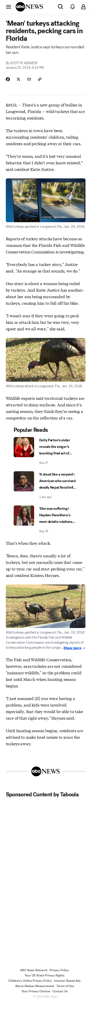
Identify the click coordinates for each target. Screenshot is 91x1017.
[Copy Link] (39, 79)
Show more (72, 648)
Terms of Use (65, 986)
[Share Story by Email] (29, 79)
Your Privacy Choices (35, 991)
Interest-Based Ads (67, 981)
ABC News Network (34, 970)
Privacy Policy (59, 970)
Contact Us (60, 991)
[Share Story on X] (18, 79)
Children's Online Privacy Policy (30, 981)
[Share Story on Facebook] (8, 79)
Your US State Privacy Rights (44, 975)
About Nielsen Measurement (34, 986)
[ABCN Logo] (29, 7)
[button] (8, 6)
